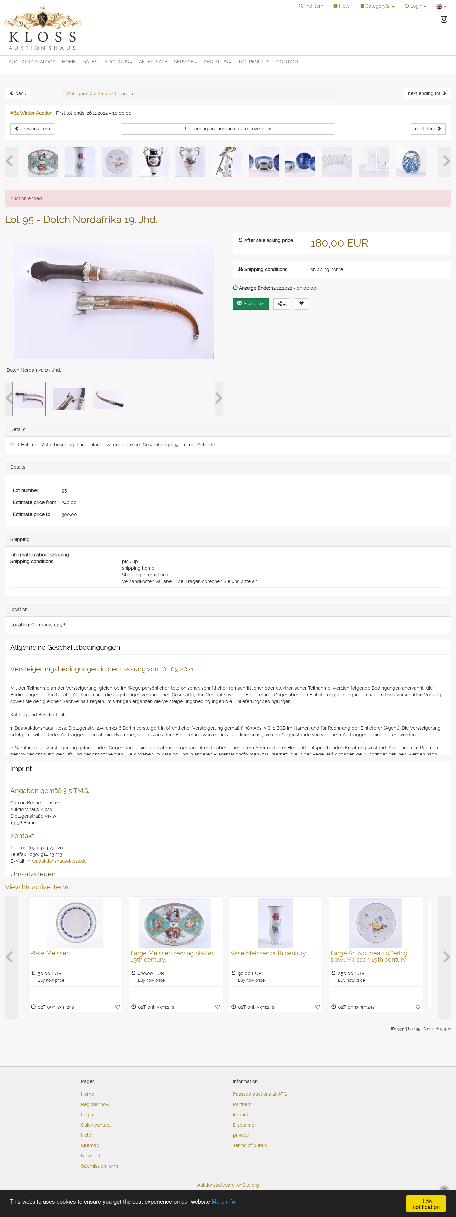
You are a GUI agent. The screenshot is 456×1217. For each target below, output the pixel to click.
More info (223, 1201)
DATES (90, 61)
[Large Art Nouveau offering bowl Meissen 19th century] (117, 162)
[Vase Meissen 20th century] (80, 162)
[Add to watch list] (301, 304)
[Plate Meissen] (75, 923)
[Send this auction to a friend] (281, 304)
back (20, 93)
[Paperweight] (411, 162)
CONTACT (287, 61)
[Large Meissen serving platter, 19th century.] (43, 162)
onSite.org (248, 1185)
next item (426, 128)
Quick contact (96, 1125)
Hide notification (426, 1204)
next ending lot (425, 93)
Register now (95, 1104)
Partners (242, 1104)
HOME (69, 61)
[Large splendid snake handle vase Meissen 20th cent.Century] (154, 162)
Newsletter (93, 1155)
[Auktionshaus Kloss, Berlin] (42, 27)
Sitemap (90, 1145)
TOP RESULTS (254, 61)
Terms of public (250, 1145)
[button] (311, 6)
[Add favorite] (117, 1007)
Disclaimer (244, 1125)
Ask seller (253, 303)
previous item (34, 128)
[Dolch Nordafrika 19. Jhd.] (29, 399)
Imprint (240, 1114)
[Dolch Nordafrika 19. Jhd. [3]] (109, 399)
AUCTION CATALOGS (32, 61)
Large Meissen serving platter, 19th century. (173, 956)
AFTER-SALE (153, 61)
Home (87, 1094)
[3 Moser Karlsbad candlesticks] (374, 162)
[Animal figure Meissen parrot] (227, 162)
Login (87, 1114)
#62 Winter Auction (31, 113)
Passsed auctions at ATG (260, 1094)
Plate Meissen (50, 953)
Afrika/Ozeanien (115, 93)
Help (86, 1135)
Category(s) (79, 93)
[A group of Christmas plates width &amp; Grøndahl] (264, 162)
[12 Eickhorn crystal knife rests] (337, 162)
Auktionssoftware (216, 1185)
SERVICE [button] (184, 61)
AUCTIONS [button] (116, 61)
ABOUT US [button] (216, 61)
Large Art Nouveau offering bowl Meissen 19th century (369, 956)
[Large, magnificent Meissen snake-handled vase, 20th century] (190, 162)
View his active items (37, 887)
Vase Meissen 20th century (268, 953)
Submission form (99, 1166)
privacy (241, 1135)
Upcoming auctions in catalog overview (228, 128)
